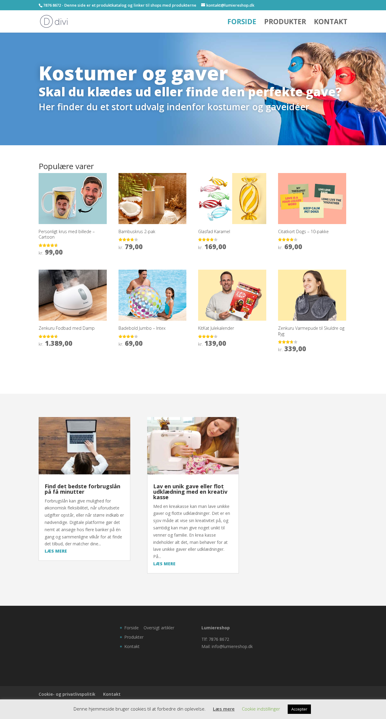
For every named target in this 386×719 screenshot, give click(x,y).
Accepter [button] (299, 709)
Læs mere (224, 709)
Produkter (285, 22)
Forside (241, 22)
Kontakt (330, 22)
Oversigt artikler (159, 628)
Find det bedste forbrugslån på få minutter (82, 489)
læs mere (56, 551)
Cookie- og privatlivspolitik (67, 694)
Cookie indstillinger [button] (261, 709)
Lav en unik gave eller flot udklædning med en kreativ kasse (190, 492)
